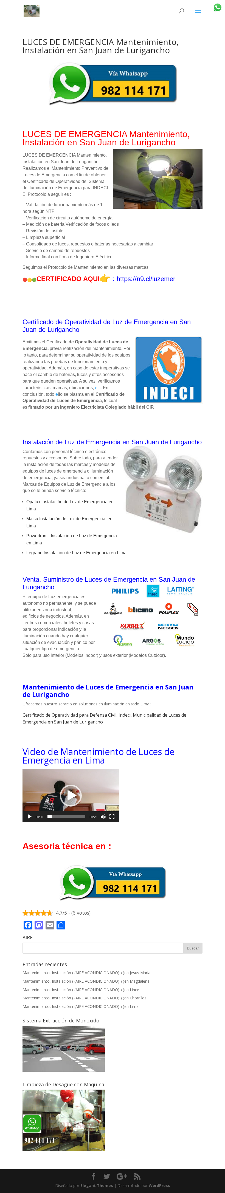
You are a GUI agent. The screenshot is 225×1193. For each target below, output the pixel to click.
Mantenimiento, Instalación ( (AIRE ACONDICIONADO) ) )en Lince (80, 989)
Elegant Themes (96, 1185)
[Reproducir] (29, 816)
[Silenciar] (103, 816)
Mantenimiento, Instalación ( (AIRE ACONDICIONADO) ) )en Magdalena (86, 981)
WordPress (159, 1185)
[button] (71, 796)
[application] (70, 795)
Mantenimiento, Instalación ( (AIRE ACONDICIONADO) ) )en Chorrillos (84, 997)
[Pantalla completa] (112, 816)
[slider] (66, 816)
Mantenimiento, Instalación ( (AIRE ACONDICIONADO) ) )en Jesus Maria (86, 972)
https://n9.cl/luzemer (146, 278)
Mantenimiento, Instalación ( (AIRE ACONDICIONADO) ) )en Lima (80, 1006)
